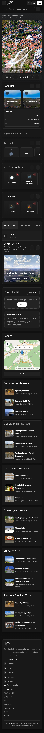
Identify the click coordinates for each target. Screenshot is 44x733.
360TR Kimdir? (9, 693)
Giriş (39, 3)
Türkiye (4, 15)
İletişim (6, 716)
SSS (5, 700)
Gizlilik (6, 712)
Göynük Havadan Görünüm (10, 18)
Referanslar (8, 704)
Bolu (21, 15)
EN (34, 3)
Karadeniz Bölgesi (13, 15)
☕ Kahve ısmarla (11, 685)
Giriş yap (22, 304)
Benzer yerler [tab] (10, 225)
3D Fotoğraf (8, 697)
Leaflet (19, 368)
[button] (22, 352)
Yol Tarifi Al (22, 374)
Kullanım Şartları (9, 708)
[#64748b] (11, 154)
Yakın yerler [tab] (25, 225)
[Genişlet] (32, 77)
